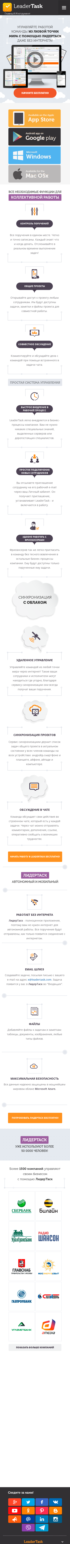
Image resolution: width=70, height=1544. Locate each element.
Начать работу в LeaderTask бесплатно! (35, 856)
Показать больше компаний (35, 1347)
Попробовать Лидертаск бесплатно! (35, 1117)
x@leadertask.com (39, 979)
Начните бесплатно (35, 93)
